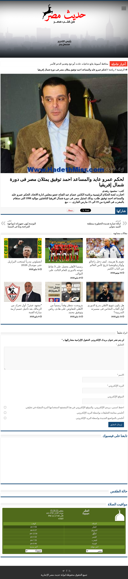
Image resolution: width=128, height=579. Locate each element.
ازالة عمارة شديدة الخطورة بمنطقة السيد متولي (104, 224)
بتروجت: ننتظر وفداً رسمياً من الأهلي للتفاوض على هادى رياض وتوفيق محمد (65, 309)
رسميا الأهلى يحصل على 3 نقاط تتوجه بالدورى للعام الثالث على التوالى (65, 270)
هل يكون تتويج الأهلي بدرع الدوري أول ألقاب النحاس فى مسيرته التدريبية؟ (106, 309)
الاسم (120, 374)
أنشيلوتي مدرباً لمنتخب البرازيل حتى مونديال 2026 (25, 263)
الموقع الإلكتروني (116, 396)
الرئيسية (121, 69)
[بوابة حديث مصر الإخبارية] (64, 13)
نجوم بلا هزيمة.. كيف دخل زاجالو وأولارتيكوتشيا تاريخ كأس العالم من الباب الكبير (106, 265)
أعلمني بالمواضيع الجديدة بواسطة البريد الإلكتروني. (100, 418)
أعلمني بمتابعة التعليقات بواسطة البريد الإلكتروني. (100, 412)
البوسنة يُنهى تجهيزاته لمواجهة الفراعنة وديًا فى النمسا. (21, 224)
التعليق (120, 344)
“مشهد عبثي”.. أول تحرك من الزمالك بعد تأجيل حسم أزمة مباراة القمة (26, 309)
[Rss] (69, 571)
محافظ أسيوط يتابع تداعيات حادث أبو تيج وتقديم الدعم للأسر (79, 64)
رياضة (111, 69)
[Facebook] (67, 571)
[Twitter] (63, 571)
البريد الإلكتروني (115, 385)
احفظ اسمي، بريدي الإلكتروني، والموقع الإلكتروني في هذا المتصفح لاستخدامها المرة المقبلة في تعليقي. (74, 407)
